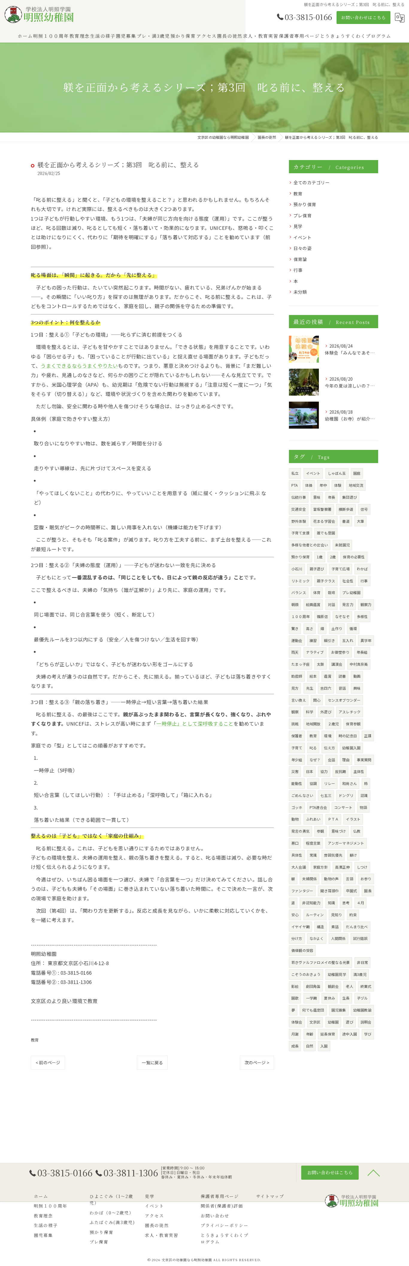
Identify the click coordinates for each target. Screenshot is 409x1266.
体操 (308, 485)
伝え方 (329, 747)
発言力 (347, 604)
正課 (367, 735)
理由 (345, 759)
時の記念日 (348, 735)
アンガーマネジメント (346, 842)
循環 (353, 628)
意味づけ (338, 831)
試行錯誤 (360, 938)
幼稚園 (333, 1021)
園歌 (295, 997)
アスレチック (349, 711)
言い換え (298, 700)
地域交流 (356, 485)
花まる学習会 (324, 521)
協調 (313, 783)
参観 (320, 831)
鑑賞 (327, 676)
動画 (356, 676)
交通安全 (298, 509)
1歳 (319, 556)
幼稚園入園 (351, 747)
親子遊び (317, 568)
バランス (298, 592)
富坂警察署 (322, 509)
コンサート (343, 807)
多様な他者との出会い (309, 544)
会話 (331, 759)
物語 (363, 807)
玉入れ (347, 640)
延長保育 (327, 1033)
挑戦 (295, 723)
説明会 (366, 1021)
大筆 (360, 521)
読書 (342, 676)
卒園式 (351, 890)
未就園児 (342, 544)
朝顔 (295, 604)
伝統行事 (298, 497)
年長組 (362, 652)
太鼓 (320, 664)
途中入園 (349, 1033)
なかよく (317, 938)
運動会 (296, 640)
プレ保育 (302, 215)
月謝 (295, 1033)
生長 (345, 997)
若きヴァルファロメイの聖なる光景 (320, 962)
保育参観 (353, 723)
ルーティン (315, 914)
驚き (295, 628)
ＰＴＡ (333, 819)
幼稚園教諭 (362, 1009)
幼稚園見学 (337, 974)
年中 (323, 485)
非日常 (362, 962)
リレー (329, 783)
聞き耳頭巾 (329, 890)
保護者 (296, 735)
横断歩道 (346, 509)
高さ (309, 628)
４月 (360, 902)
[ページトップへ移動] (374, 1172)
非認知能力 (311, 902)
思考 (345, 902)
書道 (345, 521)
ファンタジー (302, 890)
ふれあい (313, 819)
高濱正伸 (342, 866)
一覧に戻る (152, 1062)
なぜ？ (315, 759)
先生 (309, 688)
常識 (313, 854)
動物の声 (331, 878)
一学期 (311, 997)
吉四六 (325, 688)
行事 (297, 270)
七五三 (325, 795)
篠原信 (322, 616)
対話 (331, 604)
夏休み (329, 997)
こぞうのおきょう (306, 974)
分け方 (296, 938)
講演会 (337, 664)
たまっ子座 (300, 664)
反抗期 (340, 771)
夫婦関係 (309, 878)
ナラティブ (315, 652)
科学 (309, 711)
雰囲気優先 (333, 854)
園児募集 (338, 1009)
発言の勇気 (300, 831)
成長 (295, 1045)
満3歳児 (359, 974)
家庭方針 (320, 866)
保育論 (300, 259)
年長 (331, 497)
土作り (337, 628)
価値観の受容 (302, 950)
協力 (324, 771)
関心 (316, 700)
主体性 (358, 771)
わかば (362, 568)
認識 (364, 795)
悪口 (295, 842)
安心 (295, 914)
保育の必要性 (354, 556)
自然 (309, 1045)
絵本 (313, 676)
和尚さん (349, 783)
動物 (295, 819)
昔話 (342, 688)
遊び (349, 1021)
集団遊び (349, 497)
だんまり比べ (357, 926)
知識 (331, 902)
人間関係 (338, 938)
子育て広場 (340, 568)
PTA (294, 485)
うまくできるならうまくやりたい (79, 365)
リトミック (300, 580)
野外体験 (298, 521)
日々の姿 (302, 248)
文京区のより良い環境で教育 (64, 1000)
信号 (364, 509)
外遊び (325, 711)
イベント (302, 237)
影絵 (295, 986)
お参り (366, 878)
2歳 (333, 556)
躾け (353, 854)
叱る (313, 747)
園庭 (356, 473)
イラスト (353, 819)
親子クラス (326, 580)
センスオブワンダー (344, 700)
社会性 (347, 580)
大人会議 (298, 866)
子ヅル (362, 997)
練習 (313, 640)
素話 (335, 926)
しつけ (362, 866)
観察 (295, 711)
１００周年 (300, 616)
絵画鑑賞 (313, 604)
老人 (349, 986)
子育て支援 (300, 532)
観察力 (366, 604)
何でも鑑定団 (313, 1009)
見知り (336, 914)
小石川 (296, 568)
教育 (35, 1040)
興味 (356, 688)
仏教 (356, 831)
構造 (320, 926)
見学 (297, 226)
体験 (337, 485)
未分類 (300, 292)
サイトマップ (270, 1196)
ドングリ (346, 795)
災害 (295, 771)
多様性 (362, 616)
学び (367, 1033)
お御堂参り (340, 652)
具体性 (296, 854)
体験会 (296, 1021)
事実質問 (364, 759)
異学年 (366, 640)
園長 (367, 890)
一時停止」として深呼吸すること (195, 723)
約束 (353, 914)
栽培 (331, 592)
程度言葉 (313, 842)
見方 (295, 688)
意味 (316, 497)
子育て (296, 747)
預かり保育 (304, 204)
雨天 (295, 652)
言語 (349, 878)
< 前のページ (48, 1062)
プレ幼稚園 (351, 592)
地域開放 (313, 723)
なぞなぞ (342, 616)
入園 (324, 1045)
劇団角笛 (313, 986)
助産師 (296, 676)
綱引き (329, 640)
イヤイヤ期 (300, 926)
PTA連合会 (318, 807)
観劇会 (333, 986)
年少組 (296, 759)
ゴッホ (296, 807)
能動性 (296, 783)
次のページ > (257, 1062)
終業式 (366, 986)
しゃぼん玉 (337, 473)
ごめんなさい (302, 795)
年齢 (309, 1033)
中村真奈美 (359, 664)
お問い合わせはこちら (363, 17)
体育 (316, 592)
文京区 (315, 1021)
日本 (309, 771)
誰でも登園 (326, 532)
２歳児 (333, 723)
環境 (327, 735)
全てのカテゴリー (311, 182)
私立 (295, 473)
